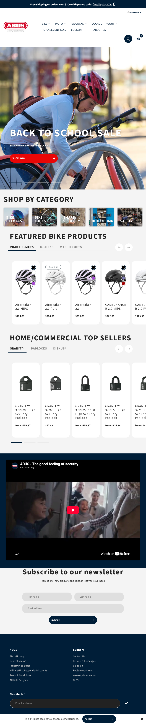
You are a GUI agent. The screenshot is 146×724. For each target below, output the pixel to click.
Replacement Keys (83, 670)
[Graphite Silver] (33, 278)
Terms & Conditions (20, 675)
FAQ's (76, 680)
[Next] (129, 247)
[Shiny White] (33, 272)
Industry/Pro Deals (20, 666)
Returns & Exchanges (84, 661)
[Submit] (126, 703)
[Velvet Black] (33, 267)
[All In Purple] (33, 283)
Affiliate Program (19, 680)
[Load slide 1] (16, 183)
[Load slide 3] (43, 183)
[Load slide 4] (56, 183)
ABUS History (17, 656)
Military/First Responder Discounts (28, 670)
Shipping (78, 666)
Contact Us (79, 656)
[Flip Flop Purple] (123, 278)
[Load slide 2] (30, 183)
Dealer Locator (18, 661)
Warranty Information (84, 675)
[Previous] (119, 247)
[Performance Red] (123, 283)
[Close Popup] (142, 719)
